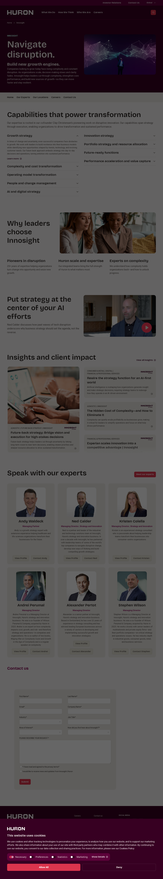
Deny (119, 867)
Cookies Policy (126, 848)
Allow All (44, 867)
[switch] (17, 857)
